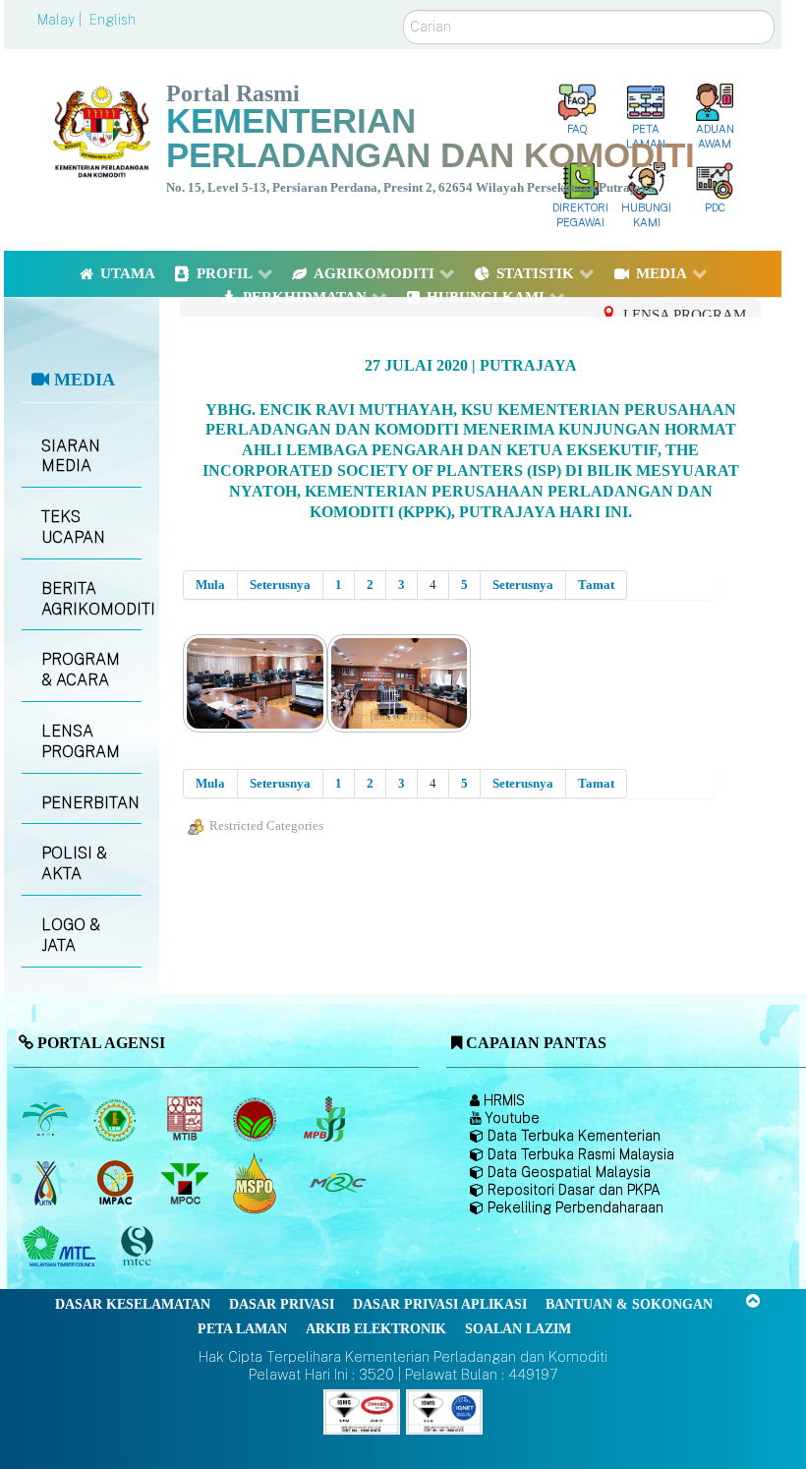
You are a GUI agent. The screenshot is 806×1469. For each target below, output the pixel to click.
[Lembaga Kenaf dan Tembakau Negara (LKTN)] (47, 1182)
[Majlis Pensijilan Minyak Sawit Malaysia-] (256, 1183)
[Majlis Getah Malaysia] (336, 1183)
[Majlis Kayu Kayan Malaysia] (61, 1246)
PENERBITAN (90, 802)
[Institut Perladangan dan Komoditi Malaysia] (116, 1182)
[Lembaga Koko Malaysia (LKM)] (256, 1118)
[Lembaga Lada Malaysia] (326, 1118)
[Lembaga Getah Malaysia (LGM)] (116, 1118)
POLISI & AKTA (74, 863)
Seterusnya (280, 584)
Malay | (61, 20)
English (112, 20)
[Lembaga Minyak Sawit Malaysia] (47, 1118)
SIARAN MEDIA (70, 456)
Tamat (596, 584)
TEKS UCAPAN (73, 527)
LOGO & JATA (70, 935)
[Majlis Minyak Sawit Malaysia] (186, 1182)
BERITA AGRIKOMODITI (91, 598)
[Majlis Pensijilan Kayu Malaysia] (138, 1247)
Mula (210, 584)
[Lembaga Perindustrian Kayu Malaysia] (186, 1118)
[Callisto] (361, 1410)
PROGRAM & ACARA (80, 669)
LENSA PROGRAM (80, 741)
